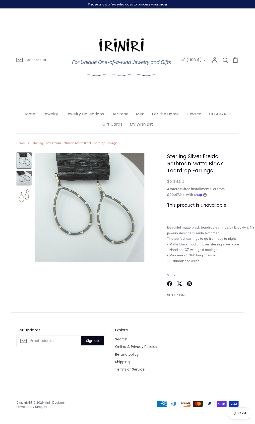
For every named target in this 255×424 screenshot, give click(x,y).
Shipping (122, 361)
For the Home (165, 114)
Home (29, 114)
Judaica (193, 114)
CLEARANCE (220, 114)
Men (140, 114)
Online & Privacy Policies (136, 346)
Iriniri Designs (55, 402)
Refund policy (127, 354)
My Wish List (141, 124)
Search (121, 339)
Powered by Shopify (31, 407)
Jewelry (50, 114)
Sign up (92, 340)
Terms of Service (130, 369)
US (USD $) (191, 60)
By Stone (119, 114)
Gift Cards (112, 124)
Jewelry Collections (84, 114)
